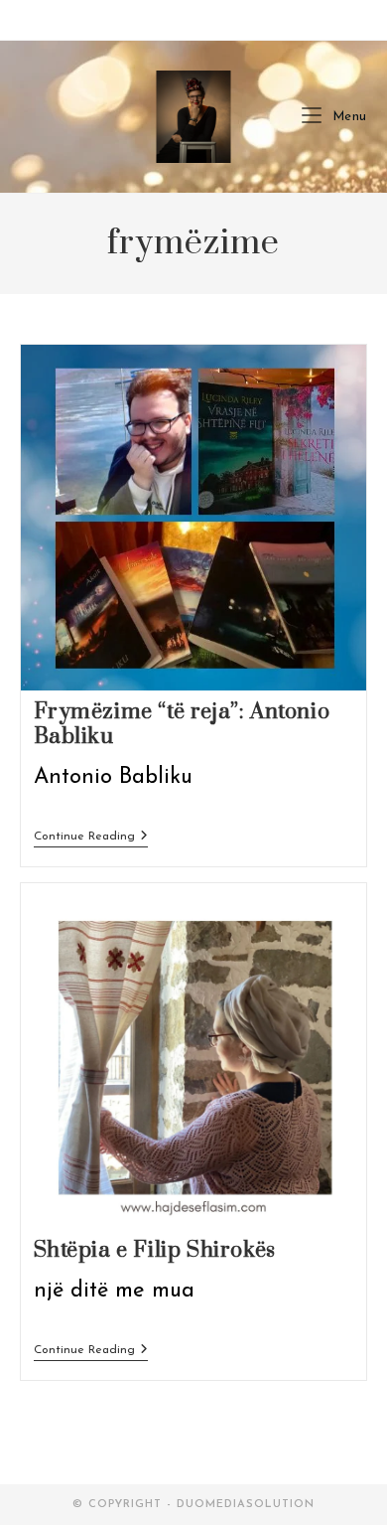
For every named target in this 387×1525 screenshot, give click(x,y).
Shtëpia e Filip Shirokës (155, 1250)
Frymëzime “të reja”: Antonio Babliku (182, 724)
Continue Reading (91, 838)
